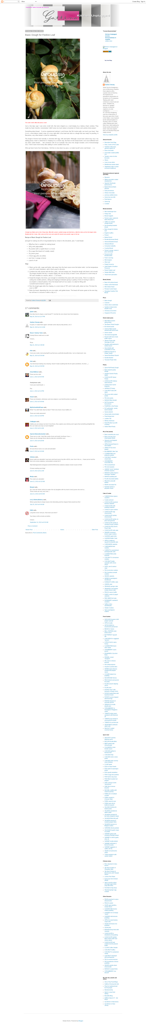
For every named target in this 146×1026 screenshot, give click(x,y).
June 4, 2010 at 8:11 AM (37, 428)
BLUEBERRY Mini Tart (111, 451)
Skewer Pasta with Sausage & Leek (110, 341)
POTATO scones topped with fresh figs (111, 697)
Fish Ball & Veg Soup (111, 888)
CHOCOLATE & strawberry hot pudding (111, 934)
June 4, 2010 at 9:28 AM (37, 440)
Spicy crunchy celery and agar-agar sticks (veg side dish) (111, 884)
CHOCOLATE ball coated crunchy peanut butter (111, 944)
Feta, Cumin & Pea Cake (112, 144)
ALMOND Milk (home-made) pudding (111, 909)
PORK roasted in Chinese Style (109, 798)
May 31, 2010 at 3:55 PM (37, 366)
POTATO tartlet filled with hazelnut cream (112, 694)
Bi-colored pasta (109, 326)
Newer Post (29, 529)
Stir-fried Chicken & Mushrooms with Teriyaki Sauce (112, 873)
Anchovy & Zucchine (110, 310)
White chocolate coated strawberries (111, 180)
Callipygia (33, 421)
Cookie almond (109, 500)
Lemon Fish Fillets (110, 876)
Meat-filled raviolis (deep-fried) (110, 321)
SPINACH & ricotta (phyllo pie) (110, 705)
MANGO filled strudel (111, 400)
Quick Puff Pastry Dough (112, 367)
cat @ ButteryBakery (36, 499)
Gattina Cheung (34, 322)
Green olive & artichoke (111, 305)
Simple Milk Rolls (110, 272)
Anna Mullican (34, 372)
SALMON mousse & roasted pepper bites (111, 821)
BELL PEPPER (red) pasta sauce (110, 631)
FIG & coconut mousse (111, 959)
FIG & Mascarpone (110, 664)
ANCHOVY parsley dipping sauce (110, 738)
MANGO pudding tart (111, 476)
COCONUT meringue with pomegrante (111, 956)
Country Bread (109, 248)
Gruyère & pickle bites (111, 666)
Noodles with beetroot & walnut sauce (111, 345)
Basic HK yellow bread (111, 282)
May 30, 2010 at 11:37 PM (37, 316)
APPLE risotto (109, 623)
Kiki (31, 350)
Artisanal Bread (109, 244)
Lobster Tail (108, 418)
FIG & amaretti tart (110, 465)
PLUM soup (108, 687)
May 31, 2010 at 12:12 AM (37, 327)
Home (62, 529)
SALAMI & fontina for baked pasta (111, 807)
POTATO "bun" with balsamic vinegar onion (111, 690)
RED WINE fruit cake (111, 598)
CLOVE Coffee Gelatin (111, 947)
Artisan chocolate (110, 193)
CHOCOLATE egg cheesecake (110, 512)
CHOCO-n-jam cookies (111, 509)
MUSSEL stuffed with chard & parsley (111, 790)
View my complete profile (110, 135)
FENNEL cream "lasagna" (109, 657)
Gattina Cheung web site (112, 984)
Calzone (107, 302)
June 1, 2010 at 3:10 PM (37, 391)
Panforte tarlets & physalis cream (109, 487)
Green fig (107, 201)
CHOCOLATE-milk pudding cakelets (110, 506)
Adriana (32, 457)
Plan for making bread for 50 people (111, 986)
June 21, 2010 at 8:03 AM (37, 494)
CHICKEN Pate (109, 755)
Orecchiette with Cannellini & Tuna (110, 348)
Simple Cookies (109, 608)
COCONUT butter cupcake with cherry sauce (110, 563)
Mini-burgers (108, 260)
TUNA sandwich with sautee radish (111, 855)
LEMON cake (108, 584)
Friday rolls (108, 213)
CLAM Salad (108, 764)
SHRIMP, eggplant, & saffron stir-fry (111, 847)
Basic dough (108, 300)
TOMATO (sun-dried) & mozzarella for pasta (111, 719)
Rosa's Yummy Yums (36, 333)
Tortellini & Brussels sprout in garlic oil (110, 147)
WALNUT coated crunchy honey (109, 729)
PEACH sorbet (109, 903)
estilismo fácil (108, 41)
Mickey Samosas (109, 420)
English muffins (109, 233)
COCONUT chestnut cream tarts (110, 458)
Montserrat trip (109, 990)
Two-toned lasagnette (111, 334)
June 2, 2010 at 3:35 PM (37, 416)
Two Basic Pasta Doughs (112, 324)
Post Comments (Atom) (39, 533)
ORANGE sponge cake (111, 586)
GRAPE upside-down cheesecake (111, 966)
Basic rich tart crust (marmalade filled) (110, 437)
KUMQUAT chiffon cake (111, 582)
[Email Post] (49, 300)
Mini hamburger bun (110, 211)
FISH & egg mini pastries (112, 774)
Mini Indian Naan (109, 287)
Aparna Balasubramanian (38, 434)
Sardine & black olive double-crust (111, 307)
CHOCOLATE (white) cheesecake (111, 516)
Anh (31, 361)
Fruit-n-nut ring (109, 258)
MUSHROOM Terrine (111, 678)
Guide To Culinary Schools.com (108, 57)
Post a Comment (32, 526)
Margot (32, 487)
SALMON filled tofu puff (111, 818)
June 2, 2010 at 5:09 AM (37, 401)
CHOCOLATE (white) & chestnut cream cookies (111, 523)
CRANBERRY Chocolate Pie (109, 461)
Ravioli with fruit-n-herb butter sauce (111, 337)
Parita (32, 446)
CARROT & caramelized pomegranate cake (112, 550)
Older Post (95, 529)
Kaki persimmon (109, 190)
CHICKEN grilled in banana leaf (110, 751)
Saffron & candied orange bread (110, 222)
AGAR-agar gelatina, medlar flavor (111, 905)
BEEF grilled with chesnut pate (109, 744)
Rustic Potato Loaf (110, 270)
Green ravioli (108, 332)
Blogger (81, 1021)
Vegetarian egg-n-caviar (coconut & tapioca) (112, 167)
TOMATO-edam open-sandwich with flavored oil (111, 715)
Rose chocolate (109, 150)
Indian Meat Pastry (110, 426)
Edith (31, 510)
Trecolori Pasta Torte (111, 360)
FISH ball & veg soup (111, 777)
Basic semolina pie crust (112, 434)
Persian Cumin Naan (111, 289)
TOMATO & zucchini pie (111, 722)
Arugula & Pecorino (110, 313)
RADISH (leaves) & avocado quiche (110, 701)
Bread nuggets (109, 216)
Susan (32, 397)
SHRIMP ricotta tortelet (111, 841)
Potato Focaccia (109, 264)
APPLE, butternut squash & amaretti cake (111, 541)
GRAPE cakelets (109, 576)
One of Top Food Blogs (111, 982)
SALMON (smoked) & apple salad (111, 811)
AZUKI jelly (108, 927)
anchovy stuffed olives (111, 195)
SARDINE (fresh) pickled (112, 828)
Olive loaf (107, 262)
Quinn (31, 311)
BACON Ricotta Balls (111, 741)
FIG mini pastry (109, 398)
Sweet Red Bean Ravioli (112, 355)
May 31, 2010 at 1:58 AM (37, 345)
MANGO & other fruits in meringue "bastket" (111, 473)
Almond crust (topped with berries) (111, 441)
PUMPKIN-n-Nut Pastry (111, 406)
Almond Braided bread (111, 241)
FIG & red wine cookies (111, 570)
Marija (32, 476)
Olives (106, 160)
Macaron (107, 177)
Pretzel (107, 235)
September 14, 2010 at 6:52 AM (39, 522)
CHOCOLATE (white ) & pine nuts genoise (111, 519)
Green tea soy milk (110, 197)
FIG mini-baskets (109, 467)
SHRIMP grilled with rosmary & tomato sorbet (112, 834)
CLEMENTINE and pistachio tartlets (110, 454)
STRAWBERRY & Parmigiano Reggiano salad (111, 709)
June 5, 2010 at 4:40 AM (37, 451)
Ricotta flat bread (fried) (111, 239)
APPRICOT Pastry (110, 388)
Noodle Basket (109, 357)
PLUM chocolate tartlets (111, 479)
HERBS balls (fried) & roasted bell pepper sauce (111, 670)
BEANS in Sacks (109, 629)
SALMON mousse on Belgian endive (111, 824)
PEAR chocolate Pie (110, 484)
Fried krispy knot (109, 416)
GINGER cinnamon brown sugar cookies (111, 533)
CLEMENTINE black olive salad (110, 646)
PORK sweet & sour (110, 801)
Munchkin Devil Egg (110, 142)
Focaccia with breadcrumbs (108, 254)
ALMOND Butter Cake (111, 538)
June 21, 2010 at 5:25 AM (37, 481)
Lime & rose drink (110, 162)
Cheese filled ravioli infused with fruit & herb (111, 329)
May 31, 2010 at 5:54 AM (37, 355)
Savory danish (109, 412)
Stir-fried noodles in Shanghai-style (110, 868)
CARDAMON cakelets (111, 544)
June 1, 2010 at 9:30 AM (37, 377)
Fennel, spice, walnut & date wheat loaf (111, 218)
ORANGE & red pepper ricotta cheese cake (111, 589)
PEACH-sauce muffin (111, 592)
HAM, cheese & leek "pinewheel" (110, 783)
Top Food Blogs (108, 60)
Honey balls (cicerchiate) (112, 414)
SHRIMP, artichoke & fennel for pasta (111, 844)
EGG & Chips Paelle (110, 766)
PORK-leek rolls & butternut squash (110, 804)
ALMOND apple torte (111, 536)
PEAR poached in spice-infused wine (112, 900)
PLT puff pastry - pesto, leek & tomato (111, 409)
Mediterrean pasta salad (112, 164)
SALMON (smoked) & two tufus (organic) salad (112, 815)
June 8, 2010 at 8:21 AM (37, 471)
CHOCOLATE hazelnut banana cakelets (111, 502)
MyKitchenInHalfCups (36, 407)
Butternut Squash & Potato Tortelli (110, 352)
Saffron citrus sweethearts (108, 604)
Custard (107, 203)
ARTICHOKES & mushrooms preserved (111, 626)
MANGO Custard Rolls (111, 969)
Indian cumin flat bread (111, 284)
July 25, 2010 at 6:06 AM (37, 504)
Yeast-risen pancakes (111, 274)
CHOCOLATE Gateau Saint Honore (111, 381)
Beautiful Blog (109, 996)
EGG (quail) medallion (111, 772)
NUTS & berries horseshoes (109, 403)
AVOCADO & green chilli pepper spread (112, 620)
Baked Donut (108, 237)
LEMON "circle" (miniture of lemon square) (112, 469)
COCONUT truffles (110, 950)
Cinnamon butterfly (110, 246)
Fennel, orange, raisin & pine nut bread (111, 251)
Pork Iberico (108, 199)
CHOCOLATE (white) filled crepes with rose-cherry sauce (111, 938)
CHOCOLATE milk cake (111, 530)
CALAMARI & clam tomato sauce (110, 748)
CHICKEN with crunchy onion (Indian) (111, 761)
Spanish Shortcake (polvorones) (110, 183)
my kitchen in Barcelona (111, 1002)
